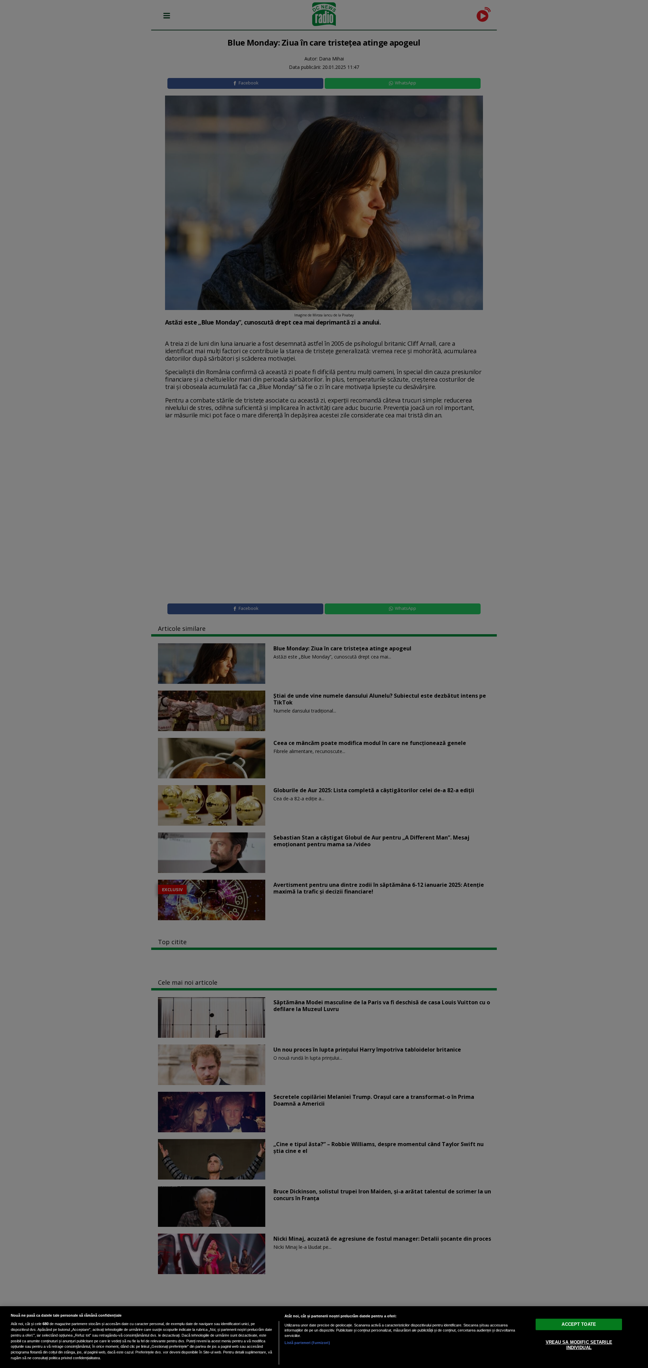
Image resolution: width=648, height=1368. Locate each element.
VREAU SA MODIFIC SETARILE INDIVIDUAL (579, 1345)
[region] (324, 1337)
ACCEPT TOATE (579, 1324)
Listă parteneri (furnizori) (307, 1343)
